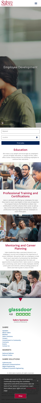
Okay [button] (20, 396)
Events (4, 344)
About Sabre (6, 332)
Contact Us (6, 346)
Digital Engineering (8, 366)
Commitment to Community (11, 340)
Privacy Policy (31, 388)
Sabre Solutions (7, 336)
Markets (5, 334)
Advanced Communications (11, 364)
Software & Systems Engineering (12, 368)
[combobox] (21, 132)
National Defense (8, 353)
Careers (4, 338)
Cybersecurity (6, 362)
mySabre (5, 331)
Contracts (5, 342)
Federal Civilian (7, 355)
